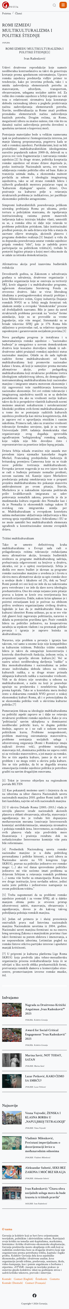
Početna (6, 13)
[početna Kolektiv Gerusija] (10, 5)
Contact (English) (23, 1279)
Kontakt (6, 1279)
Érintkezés (41, 1279)
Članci (18, 13)
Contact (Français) (35, 1283)
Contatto (55, 1279)
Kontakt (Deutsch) (12, 1283)
